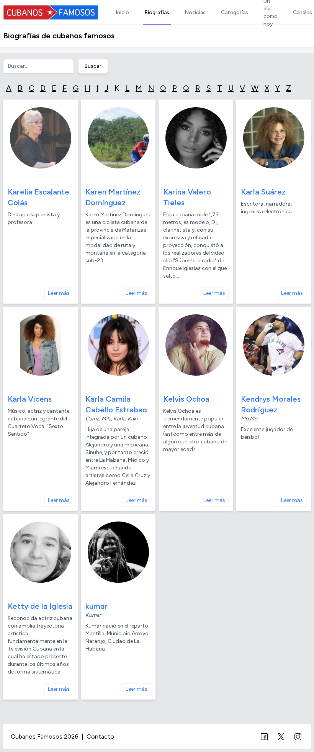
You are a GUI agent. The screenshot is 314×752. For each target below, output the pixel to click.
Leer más (59, 293)
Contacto (100, 736)
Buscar (93, 66)
